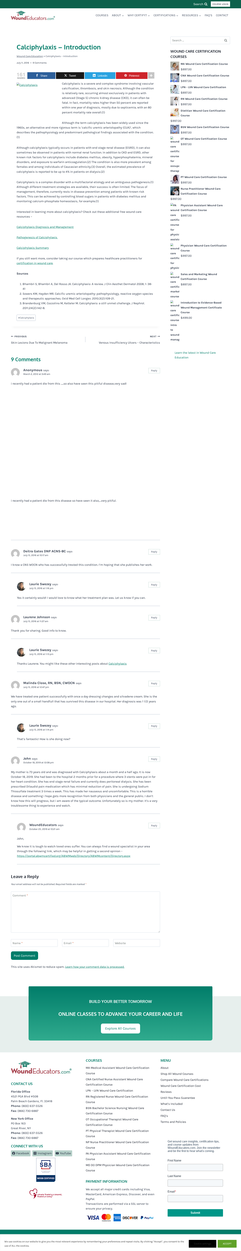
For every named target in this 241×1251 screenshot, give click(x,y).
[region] (120, 1242)
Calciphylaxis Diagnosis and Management (45, 227)
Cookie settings (202, 1243)
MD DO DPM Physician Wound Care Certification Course (117, 1167)
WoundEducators (43, 825)
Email (69, 943)
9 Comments (40, 62)
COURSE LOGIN (220, 4)
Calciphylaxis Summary (33, 247)
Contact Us (168, 1110)
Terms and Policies (173, 1122)
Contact (222, 15)
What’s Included (172, 1104)
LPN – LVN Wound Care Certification (109, 1090)
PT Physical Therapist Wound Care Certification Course (117, 1133)
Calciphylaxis (26, 317)
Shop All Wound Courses (177, 1073)
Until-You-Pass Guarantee (178, 1098)
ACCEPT (227, 1243)
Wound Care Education (30, 56)
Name (18, 943)
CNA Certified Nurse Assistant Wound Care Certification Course (114, 1081)
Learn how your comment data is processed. (94, 966)
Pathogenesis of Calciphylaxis (37, 237)
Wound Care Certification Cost (181, 1085)
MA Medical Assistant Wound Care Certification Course (117, 1070)
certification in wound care (35, 263)
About (164, 1067)
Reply (154, 370)
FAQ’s (208, 15)
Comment (20, 895)
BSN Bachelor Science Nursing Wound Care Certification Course (115, 1110)
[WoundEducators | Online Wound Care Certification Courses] (33, 15)
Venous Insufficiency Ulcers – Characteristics (129, 339)
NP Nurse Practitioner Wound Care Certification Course (117, 1144)
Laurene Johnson (36, 617)
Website (120, 943)
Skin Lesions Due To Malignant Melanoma (39, 339)
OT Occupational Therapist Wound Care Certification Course (112, 1122)
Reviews (166, 1091)
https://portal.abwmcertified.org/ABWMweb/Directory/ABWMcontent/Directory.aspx (73, 856)
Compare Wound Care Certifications (185, 1079)
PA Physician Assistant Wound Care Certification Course (118, 1156)
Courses (102, 15)
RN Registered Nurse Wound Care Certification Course (117, 1099)
